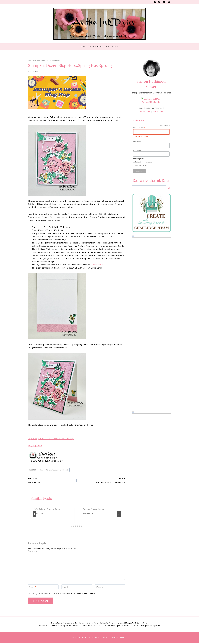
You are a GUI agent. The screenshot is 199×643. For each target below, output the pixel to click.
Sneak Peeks (55, 61)
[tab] (72, 526)
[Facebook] (155, 2)
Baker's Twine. (98, 264)
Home (84, 46)
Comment (33, 551)
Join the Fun (111, 46)
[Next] (119, 514)
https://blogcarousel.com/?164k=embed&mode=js (51, 438)
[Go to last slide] (34, 514)
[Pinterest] (164, 2)
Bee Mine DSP (34, 480)
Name (32, 587)
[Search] (169, 187)
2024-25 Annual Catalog (38, 61)
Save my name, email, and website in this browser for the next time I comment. (64, 593)
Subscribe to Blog (141, 165)
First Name (137, 142)
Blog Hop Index (35, 445)
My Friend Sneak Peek (47, 509)
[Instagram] (159, 2)
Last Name (137, 150)
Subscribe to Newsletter (143, 162)
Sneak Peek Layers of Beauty (57, 470)
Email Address (139, 128)
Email (65, 587)
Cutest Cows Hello (93, 509)
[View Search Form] (169, 2)
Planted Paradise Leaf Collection (110, 480)
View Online (145, 111)
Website (99, 587)
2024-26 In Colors (36, 470)
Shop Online (95, 46)
